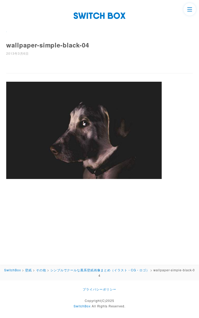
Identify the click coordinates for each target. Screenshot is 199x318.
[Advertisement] (99, 220)
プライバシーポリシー (99, 289)
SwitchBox (82, 306)
